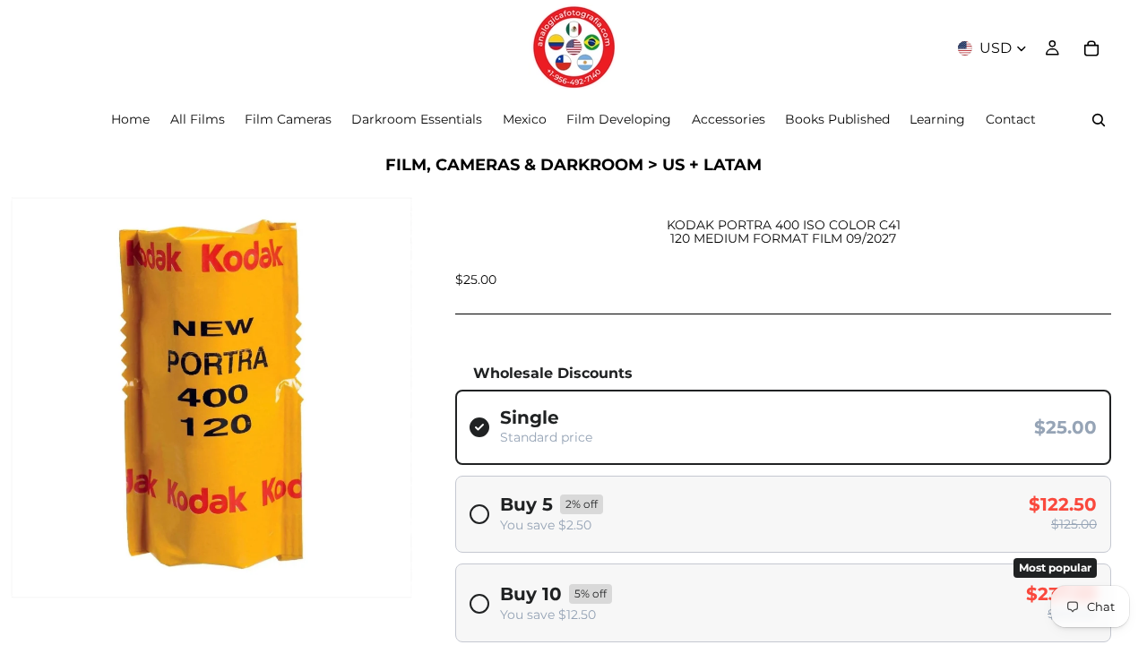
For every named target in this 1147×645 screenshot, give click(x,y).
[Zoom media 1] (211, 397)
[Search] (1098, 120)
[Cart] (1091, 48)
